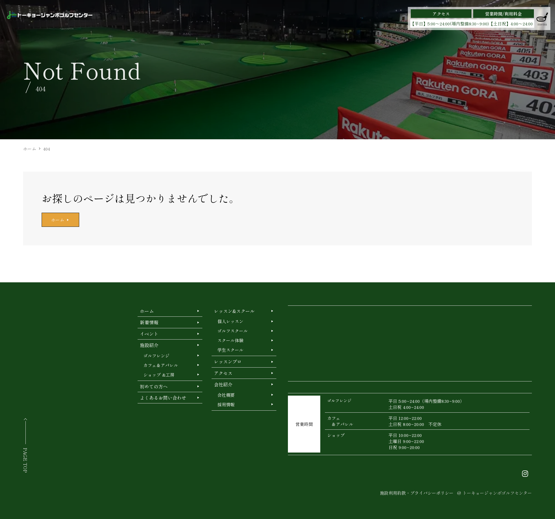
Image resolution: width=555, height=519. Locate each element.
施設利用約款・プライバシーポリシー (417, 493)
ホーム (29, 149)
